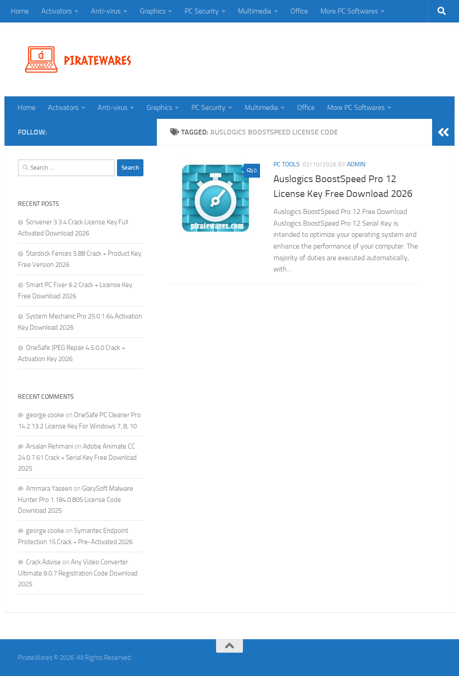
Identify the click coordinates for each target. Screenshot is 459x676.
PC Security (202, 11)
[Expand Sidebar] (443, 132)
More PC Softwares (349, 11)
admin (356, 164)
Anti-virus (106, 11)
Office (299, 11)
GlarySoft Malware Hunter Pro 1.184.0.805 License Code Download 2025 (75, 499)
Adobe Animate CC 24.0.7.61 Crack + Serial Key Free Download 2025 (77, 457)
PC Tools (286, 164)
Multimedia (254, 11)
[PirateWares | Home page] (81, 59)
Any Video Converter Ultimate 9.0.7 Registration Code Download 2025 (78, 573)
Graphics (152, 11)
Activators (56, 11)
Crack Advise (43, 562)
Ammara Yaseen (49, 488)
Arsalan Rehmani (49, 446)
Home (20, 11)
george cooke (45, 415)
